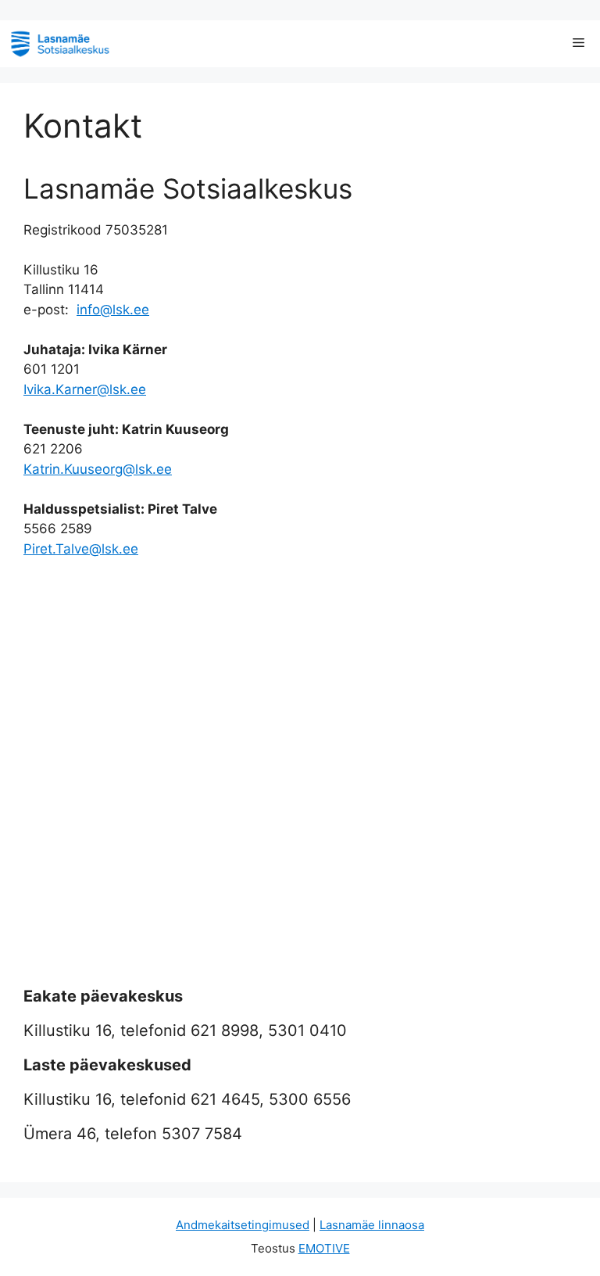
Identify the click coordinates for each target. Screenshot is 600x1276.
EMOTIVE (324, 1248)
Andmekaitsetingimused (242, 1224)
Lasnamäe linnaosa (372, 1224)
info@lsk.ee (113, 309)
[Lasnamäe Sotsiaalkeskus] (60, 43)
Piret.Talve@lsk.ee (80, 549)
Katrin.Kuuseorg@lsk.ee (97, 469)
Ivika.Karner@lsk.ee (84, 389)
